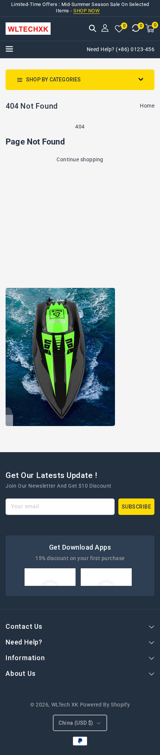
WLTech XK (65, 705)
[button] (92, 29)
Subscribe (136, 507)
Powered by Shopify (105, 705)
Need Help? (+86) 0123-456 (121, 49)
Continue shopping (80, 159)
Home (147, 106)
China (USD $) (75, 723)
